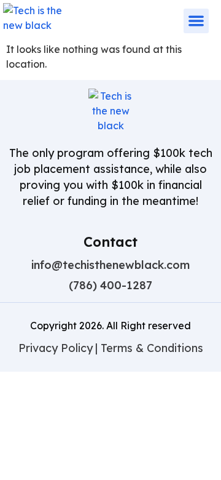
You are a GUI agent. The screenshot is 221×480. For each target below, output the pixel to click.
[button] (196, 21)
